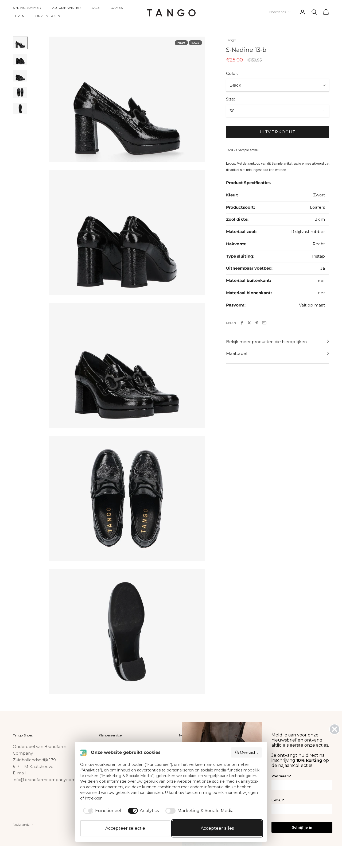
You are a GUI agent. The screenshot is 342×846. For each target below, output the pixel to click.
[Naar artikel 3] (20, 76)
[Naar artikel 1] (20, 43)
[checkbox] (101, 811)
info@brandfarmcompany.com (44, 779)
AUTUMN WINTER (66, 8)
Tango (231, 40)
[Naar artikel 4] (20, 92)
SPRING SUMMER (27, 8)
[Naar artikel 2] (20, 59)
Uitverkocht (278, 132)
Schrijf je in (302, 827)
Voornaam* (281, 776)
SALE (95, 8)
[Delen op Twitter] (249, 323)
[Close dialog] (334, 729)
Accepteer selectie (125, 828)
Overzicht (249, 752)
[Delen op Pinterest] (257, 323)
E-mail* (277, 800)
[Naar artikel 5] (20, 109)
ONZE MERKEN (47, 16)
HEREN (19, 16)
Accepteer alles (217, 828)
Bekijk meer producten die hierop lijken (266, 341)
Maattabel (236, 353)
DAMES (117, 8)
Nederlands (277, 12)
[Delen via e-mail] (264, 323)
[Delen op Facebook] (242, 323)
